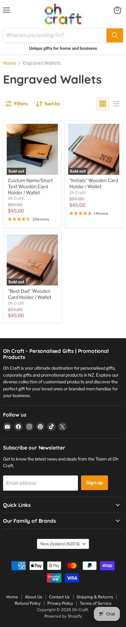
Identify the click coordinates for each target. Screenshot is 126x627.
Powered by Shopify (63, 616)
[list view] (116, 103)
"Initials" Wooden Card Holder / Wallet (93, 183)
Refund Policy (28, 603)
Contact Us (59, 596)
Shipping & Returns (94, 596)
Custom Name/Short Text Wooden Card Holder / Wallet (30, 186)
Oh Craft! (16, 198)
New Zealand (60, 543)
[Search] (114, 35)
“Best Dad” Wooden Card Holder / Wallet (29, 294)
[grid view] (102, 103)
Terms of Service (96, 603)
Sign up (94, 482)
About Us (33, 596)
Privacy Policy (60, 603)
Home (9, 63)
